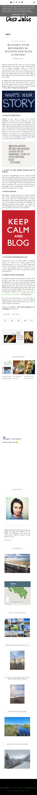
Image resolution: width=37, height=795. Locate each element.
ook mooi (22, 41)
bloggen (15, 41)
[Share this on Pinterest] (18, 320)
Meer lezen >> (8, 540)
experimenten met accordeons (11, 294)
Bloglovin (14, 264)
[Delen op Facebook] (5, 320)
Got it (24, 14)
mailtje (31, 302)
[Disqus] (18, 409)
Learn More (16, 14)
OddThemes (17, 788)
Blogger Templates (19, 790)
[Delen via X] (12, 320)
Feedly (21, 264)
